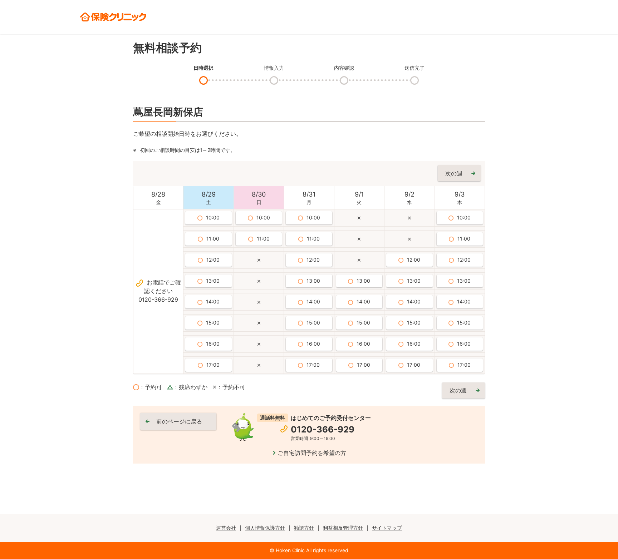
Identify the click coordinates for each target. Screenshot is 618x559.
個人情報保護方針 (265, 528)
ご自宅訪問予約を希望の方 (312, 452)
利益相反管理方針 (343, 528)
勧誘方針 (304, 528)
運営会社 (226, 528)
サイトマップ (387, 528)
